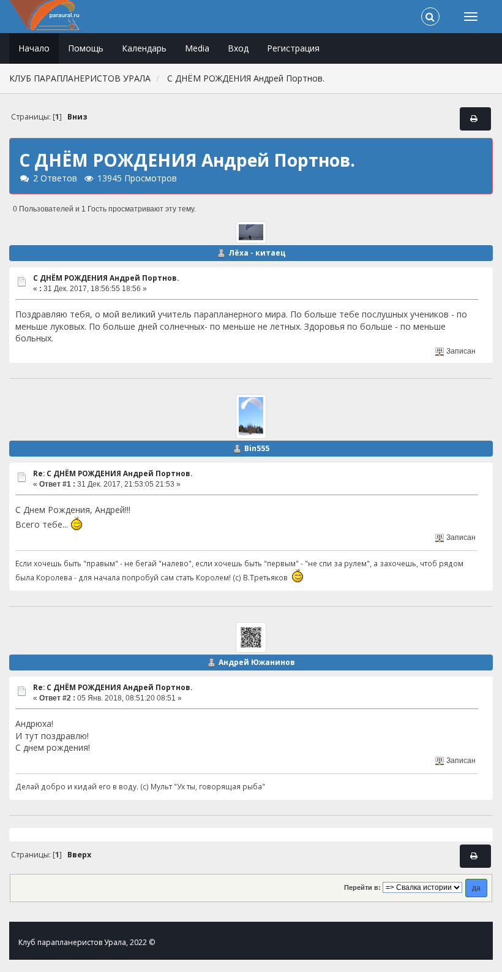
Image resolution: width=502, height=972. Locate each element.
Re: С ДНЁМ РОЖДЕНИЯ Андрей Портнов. (112, 473)
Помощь (85, 48)
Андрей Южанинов (257, 662)
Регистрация (293, 48)
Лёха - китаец (257, 253)
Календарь (144, 48)
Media (197, 48)
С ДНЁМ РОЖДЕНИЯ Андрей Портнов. (106, 278)
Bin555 (256, 448)
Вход (238, 48)
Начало (34, 48)
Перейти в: (362, 887)
